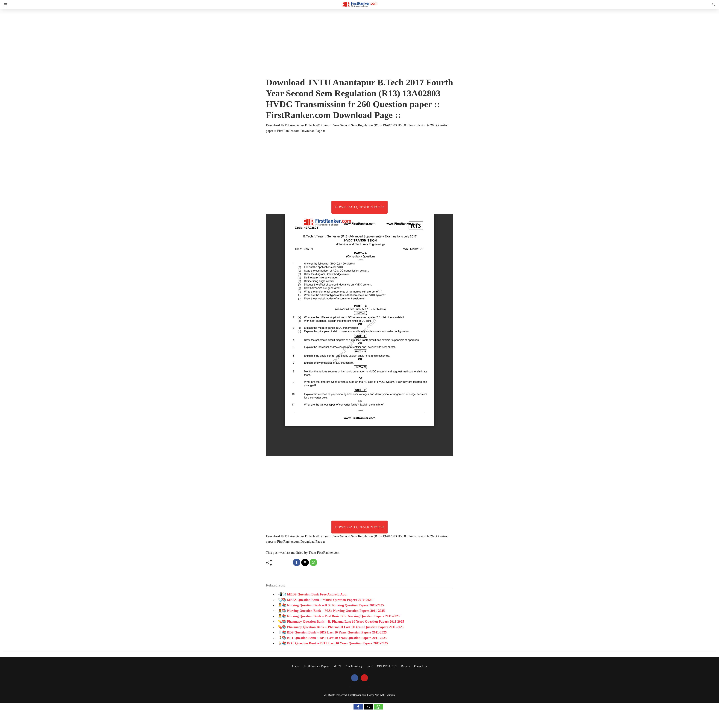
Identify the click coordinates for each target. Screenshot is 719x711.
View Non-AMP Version (382, 695)
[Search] (712, 4)
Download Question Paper (359, 207)
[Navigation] (4, 4)
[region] (359, 42)
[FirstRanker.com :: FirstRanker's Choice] (359, 2)
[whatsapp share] (313, 562)
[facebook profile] (354, 678)
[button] (358, 707)
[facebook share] (296, 562)
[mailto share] (305, 562)
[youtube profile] (364, 678)
